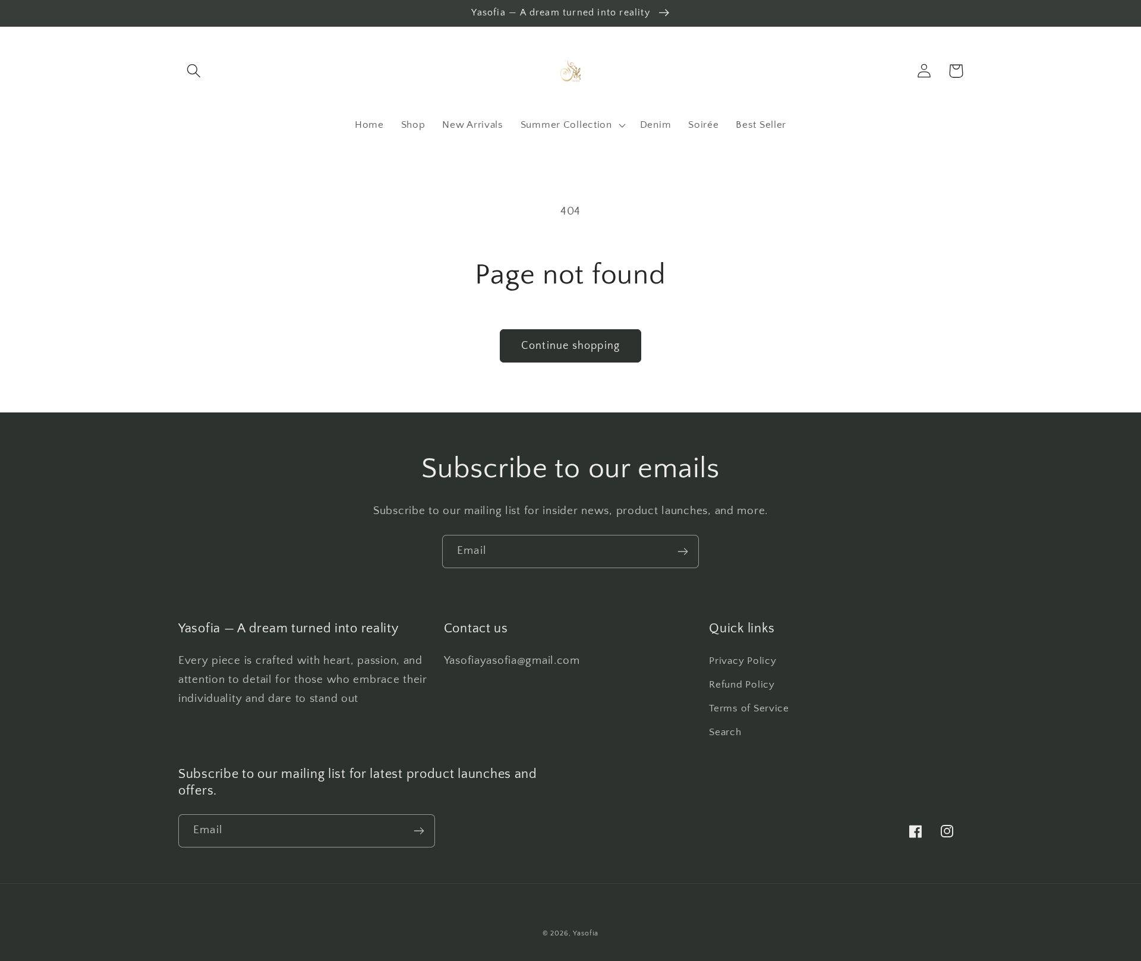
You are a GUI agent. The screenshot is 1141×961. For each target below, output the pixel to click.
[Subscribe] (682, 551)
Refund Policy (741, 684)
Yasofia (585, 933)
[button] (194, 71)
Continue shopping (570, 346)
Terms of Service (749, 708)
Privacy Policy (742, 661)
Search (725, 732)
